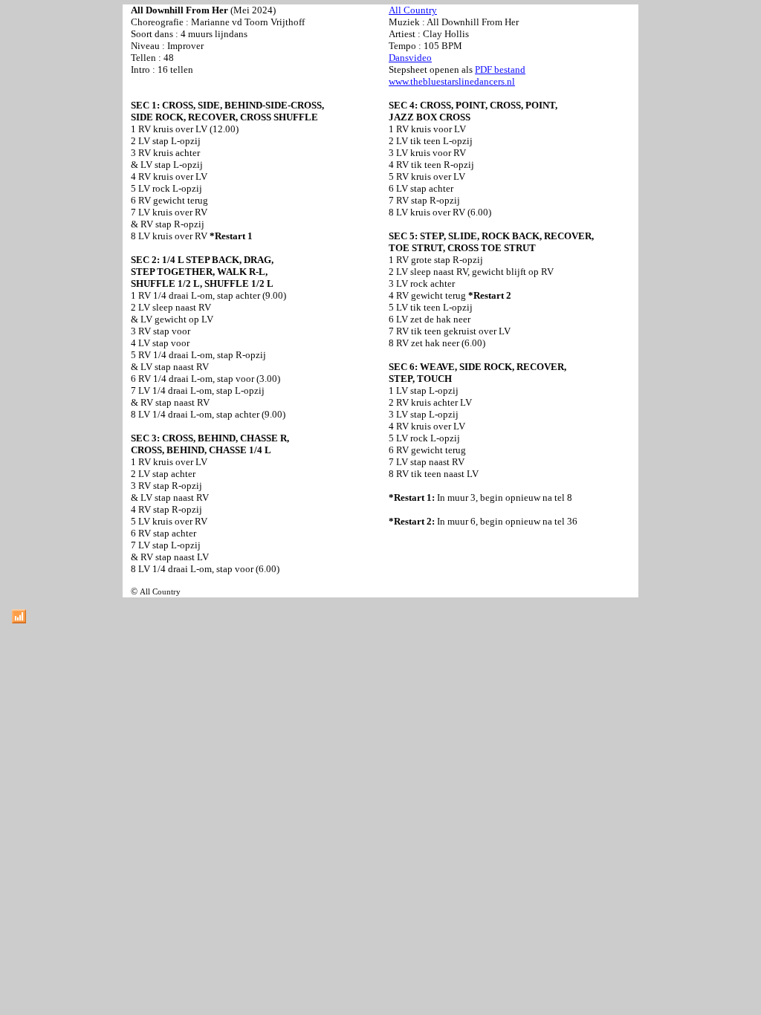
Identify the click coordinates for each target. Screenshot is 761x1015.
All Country (413, 10)
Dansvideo (410, 57)
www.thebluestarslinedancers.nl (452, 81)
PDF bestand (500, 69)
